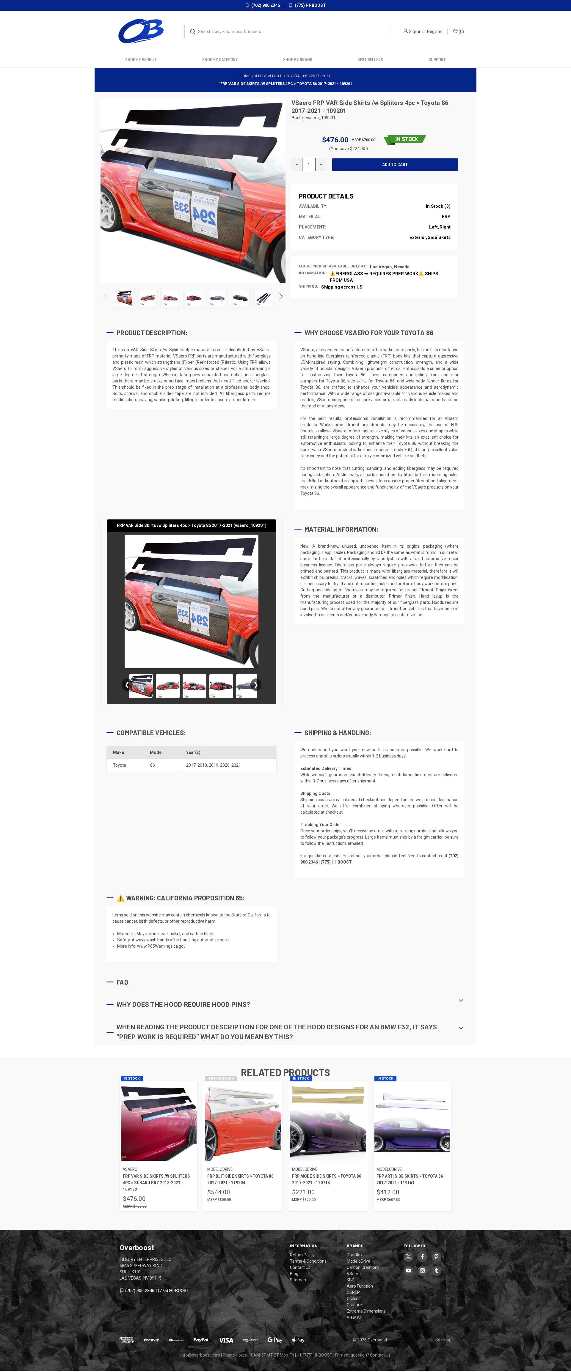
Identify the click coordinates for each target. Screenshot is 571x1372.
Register (435, 31)
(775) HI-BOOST (310, 5)
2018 (202, 765)
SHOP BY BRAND (297, 59)
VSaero (302, 102)
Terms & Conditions (308, 1261)
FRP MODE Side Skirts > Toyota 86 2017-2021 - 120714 (326, 1179)
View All (354, 1317)
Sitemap (298, 1280)
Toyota (119, 765)
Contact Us (300, 1267)
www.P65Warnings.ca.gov (161, 946)
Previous (106, 298)
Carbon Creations (363, 1267)
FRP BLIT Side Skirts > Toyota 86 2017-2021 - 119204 (240, 1179)
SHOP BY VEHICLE (141, 59)
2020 (225, 765)
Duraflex (355, 1255)
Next (280, 298)
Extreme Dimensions (366, 1311)
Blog (294, 1273)
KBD (350, 1280)
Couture (354, 1304)
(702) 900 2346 (265, 5)
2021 (236, 765)
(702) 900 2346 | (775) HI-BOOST (157, 1290)
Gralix (352, 1298)
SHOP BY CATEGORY (220, 59)
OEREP (353, 1292)
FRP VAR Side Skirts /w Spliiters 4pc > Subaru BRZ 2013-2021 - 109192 (156, 1182)
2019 (213, 765)
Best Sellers (370, 59)
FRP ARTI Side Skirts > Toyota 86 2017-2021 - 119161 (410, 1179)
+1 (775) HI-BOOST (314, 1355)
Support (437, 59)
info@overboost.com (200, 1355)
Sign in (415, 31)
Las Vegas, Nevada (390, 267)
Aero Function (360, 1286)
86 (152, 765)
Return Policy (302, 1255)
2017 (191, 765)
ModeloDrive (358, 1261)
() (461, 31)
